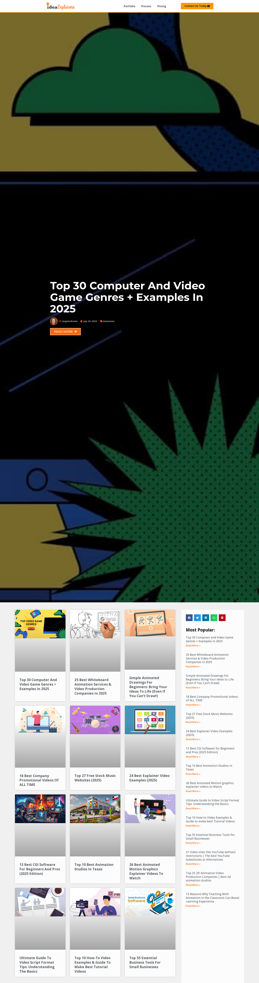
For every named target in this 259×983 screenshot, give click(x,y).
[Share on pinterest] (222, 617)
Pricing (161, 6)
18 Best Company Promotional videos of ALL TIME (39, 780)
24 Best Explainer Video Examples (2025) (149, 777)
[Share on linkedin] (205, 617)
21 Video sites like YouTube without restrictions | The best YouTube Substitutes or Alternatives (211, 855)
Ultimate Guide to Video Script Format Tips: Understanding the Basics (37, 964)
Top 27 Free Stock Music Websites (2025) (95, 777)
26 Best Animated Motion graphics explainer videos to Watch (146, 871)
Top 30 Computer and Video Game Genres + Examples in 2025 (38, 684)
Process (146, 6)
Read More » (193, 645)
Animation (109, 321)
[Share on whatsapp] (214, 617)
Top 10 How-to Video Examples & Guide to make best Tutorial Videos (92, 964)
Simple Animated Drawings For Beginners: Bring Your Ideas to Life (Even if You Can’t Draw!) (148, 686)
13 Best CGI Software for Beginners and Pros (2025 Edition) (39, 869)
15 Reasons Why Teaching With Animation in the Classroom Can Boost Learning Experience (212, 897)
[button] (197, 6)
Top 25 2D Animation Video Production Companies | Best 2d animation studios (208, 876)
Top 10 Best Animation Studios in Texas (93, 866)
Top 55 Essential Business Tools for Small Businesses (145, 962)
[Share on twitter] (197, 617)
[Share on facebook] (189, 617)
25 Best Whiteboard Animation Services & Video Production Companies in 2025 (92, 686)
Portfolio (129, 6)
